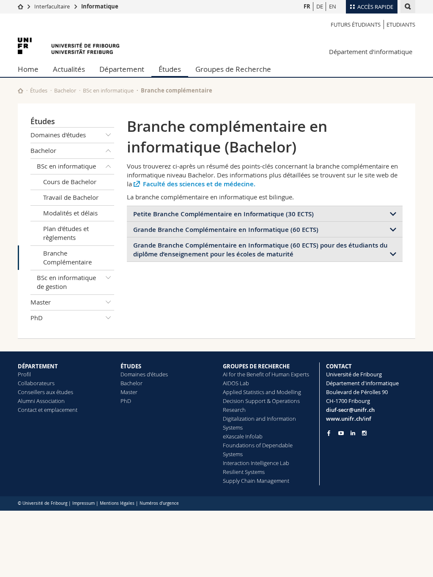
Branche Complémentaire (67, 257)
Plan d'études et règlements (66, 233)
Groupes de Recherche (233, 69)
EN (332, 6)
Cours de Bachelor (69, 181)
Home (28, 69)
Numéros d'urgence (159, 503)
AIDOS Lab (236, 383)
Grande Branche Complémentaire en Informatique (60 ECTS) (225, 229)
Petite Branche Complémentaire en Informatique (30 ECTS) (223, 214)
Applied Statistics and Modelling (262, 392)
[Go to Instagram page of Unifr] (364, 433)
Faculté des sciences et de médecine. (199, 184)
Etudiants (400, 24)
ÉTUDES (131, 366)
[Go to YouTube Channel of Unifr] (341, 433)
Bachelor (65, 90)
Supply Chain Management (256, 480)
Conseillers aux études (45, 392)
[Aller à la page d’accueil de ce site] (20, 90)
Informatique (99, 6)
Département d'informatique (370, 51)
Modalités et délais (70, 213)
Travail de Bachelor (71, 197)
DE (319, 6)
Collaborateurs (36, 383)
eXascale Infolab (243, 436)
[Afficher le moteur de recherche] (407, 6)
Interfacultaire (52, 6)
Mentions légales (117, 503)
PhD (36, 317)
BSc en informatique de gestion (66, 282)
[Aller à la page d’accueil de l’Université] (68, 46)
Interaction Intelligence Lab (256, 463)
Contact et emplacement (47, 410)
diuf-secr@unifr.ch (350, 410)
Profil (24, 374)
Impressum (83, 503)
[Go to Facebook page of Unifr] (329, 433)
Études (170, 69)
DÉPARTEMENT (38, 366)
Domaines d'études (58, 135)
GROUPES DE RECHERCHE (256, 366)
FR (307, 6)
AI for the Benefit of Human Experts (266, 374)
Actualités (69, 69)
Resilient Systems (244, 472)
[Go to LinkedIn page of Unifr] (353, 433)
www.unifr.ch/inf (348, 418)
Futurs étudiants (356, 24)
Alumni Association (41, 401)
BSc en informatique (108, 90)
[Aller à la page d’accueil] (20, 6)
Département (121, 69)
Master (40, 302)
